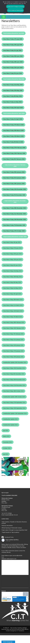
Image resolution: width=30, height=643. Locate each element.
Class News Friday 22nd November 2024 (14, 385)
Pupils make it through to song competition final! (14, 530)
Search (4, 591)
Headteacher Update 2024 (10, 419)
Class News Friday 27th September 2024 (14, 402)
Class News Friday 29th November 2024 (14, 379)
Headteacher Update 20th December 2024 (14, 362)
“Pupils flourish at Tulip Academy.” (11, 532)
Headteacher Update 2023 (10, 425)
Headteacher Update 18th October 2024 (14, 396)
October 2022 (7, 448)
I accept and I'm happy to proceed (15, 6)
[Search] (25, 594)
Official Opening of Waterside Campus (12, 528)
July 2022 (5, 454)
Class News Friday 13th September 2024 (14, 408)
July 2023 (5, 430)
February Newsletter (7, 525)
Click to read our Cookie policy (15, 10)
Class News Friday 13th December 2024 (14, 368)
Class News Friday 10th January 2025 (13, 356)
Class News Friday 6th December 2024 (13, 374)
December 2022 (7, 442)
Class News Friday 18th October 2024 (13, 391)
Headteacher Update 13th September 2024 (15, 413)
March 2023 (6, 436)
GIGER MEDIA (24, 629)
